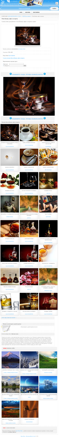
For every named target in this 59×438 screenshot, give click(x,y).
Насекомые (29, 421)
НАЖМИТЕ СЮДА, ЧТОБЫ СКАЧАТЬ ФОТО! (27, 74)
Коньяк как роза (9, 190)
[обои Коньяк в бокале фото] (9, 228)
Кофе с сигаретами (48, 167)
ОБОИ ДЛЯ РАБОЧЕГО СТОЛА (14, 16)
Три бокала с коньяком (48, 263)
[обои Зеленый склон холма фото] (48, 359)
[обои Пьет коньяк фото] (48, 204)
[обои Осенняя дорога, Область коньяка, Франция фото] (48, 276)
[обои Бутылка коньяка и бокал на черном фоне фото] (48, 228)
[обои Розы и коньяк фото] (29, 276)
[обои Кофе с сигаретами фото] (48, 157)
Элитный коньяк (29, 238)
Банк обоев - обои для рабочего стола (28, 436)
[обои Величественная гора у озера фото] (11, 359)
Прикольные (9, 216)
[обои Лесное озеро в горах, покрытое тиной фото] (11, 384)
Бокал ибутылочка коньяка (9, 263)
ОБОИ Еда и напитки (26, 16)
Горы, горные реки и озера (11, 372)
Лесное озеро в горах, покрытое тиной (10, 395)
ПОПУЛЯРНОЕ (36, 12)
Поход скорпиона (29, 419)
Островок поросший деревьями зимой (48, 395)
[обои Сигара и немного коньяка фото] (29, 180)
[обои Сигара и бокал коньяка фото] (29, 301)
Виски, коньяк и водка (10, 286)
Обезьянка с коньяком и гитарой (10, 214)
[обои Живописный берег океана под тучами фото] (11, 409)
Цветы (48, 193)
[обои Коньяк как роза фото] (9, 180)
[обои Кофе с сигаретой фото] (29, 157)
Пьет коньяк (48, 214)
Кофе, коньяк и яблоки (29, 142)
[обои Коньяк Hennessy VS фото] (29, 253)
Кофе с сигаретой (29, 167)
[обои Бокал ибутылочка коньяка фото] (9, 253)
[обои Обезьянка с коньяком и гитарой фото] (9, 204)
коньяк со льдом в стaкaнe (9, 311)
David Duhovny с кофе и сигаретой (48, 143)
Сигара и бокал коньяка (29, 311)
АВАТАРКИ (27, 12)
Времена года (48, 290)
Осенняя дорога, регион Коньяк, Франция (29, 215)
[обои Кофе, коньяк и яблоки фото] (29, 132)
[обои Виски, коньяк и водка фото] (9, 276)
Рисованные (48, 169)
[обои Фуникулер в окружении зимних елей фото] (29, 359)
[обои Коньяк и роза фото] (48, 180)
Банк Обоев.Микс (19, 430)
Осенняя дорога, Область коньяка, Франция (48, 287)
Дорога (29, 218)
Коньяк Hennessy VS (29, 263)
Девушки (48, 216)
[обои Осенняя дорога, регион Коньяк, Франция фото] (29, 204)
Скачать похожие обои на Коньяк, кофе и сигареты (13, 58)
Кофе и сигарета (9, 167)
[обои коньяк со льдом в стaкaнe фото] (9, 301)
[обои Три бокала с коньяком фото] (48, 253)
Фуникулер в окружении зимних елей (29, 370)
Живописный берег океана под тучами (10, 420)
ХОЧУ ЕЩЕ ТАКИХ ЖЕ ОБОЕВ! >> (9, 317)
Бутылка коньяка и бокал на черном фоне (48, 239)
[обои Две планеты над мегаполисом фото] (29, 384)
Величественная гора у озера (11, 370)
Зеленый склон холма (48, 370)
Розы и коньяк (29, 286)
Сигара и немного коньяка (29, 190)
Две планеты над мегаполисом (29, 394)
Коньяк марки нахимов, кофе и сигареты (9, 143)
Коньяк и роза (48, 190)
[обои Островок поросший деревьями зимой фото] (48, 384)
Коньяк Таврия (48, 311)
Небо (29, 397)
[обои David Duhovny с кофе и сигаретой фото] (48, 132)
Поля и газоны (48, 372)
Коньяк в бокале (9, 238)
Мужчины (48, 146)
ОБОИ (21, 12)
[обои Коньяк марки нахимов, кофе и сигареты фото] (9, 132)
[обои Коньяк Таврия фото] (48, 301)
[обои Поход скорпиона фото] (29, 409)
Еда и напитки (12, 55)
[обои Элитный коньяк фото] (29, 228)
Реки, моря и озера (48, 398)
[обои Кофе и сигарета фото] (9, 157)
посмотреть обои (21, 49)
